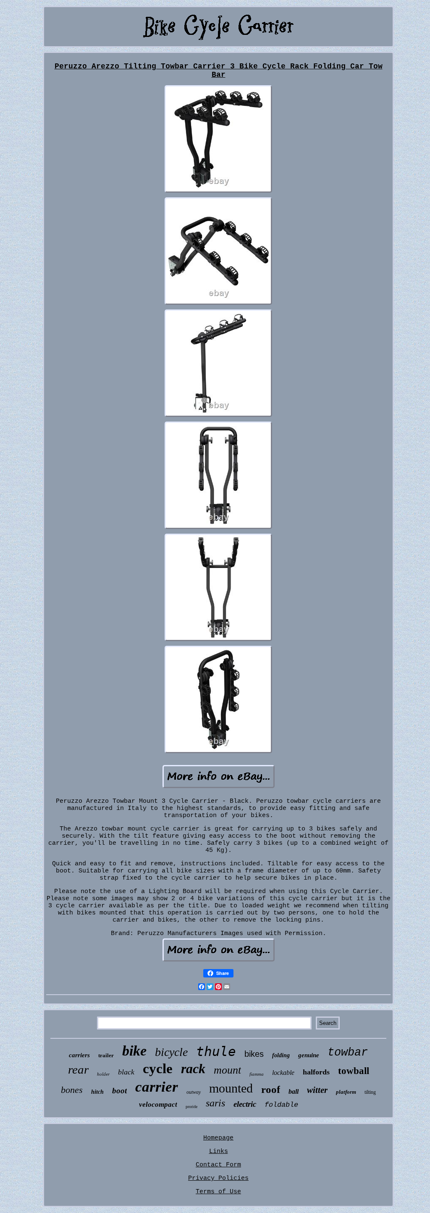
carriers (79, 1055)
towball (353, 1071)
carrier (156, 1087)
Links (218, 1151)
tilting (370, 1092)
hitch (97, 1092)
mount (227, 1070)
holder (103, 1074)
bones (72, 1090)
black (126, 1072)
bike (134, 1050)
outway (193, 1092)
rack (193, 1068)
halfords (316, 1072)
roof (270, 1089)
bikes (254, 1053)
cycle (158, 1068)
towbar (348, 1052)
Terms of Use (218, 1191)
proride (191, 1106)
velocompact (158, 1104)
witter (317, 1090)
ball (293, 1091)
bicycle (171, 1051)
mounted (231, 1088)
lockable (283, 1072)
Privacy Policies (218, 1178)
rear (78, 1069)
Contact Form (218, 1164)
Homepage (218, 1138)
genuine (308, 1055)
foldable (281, 1105)
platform (346, 1092)
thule (216, 1051)
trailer (106, 1055)
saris (215, 1103)
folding (281, 1055)
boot (119, 1090)
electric (244, 1104)
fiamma (256, 1074)
